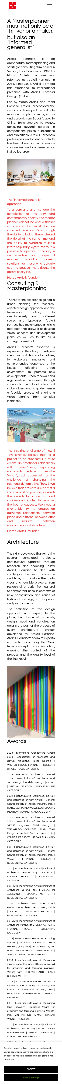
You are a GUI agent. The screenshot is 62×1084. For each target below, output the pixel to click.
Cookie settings (31, 1078)
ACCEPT (31, 1069)
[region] (31, 1063)
